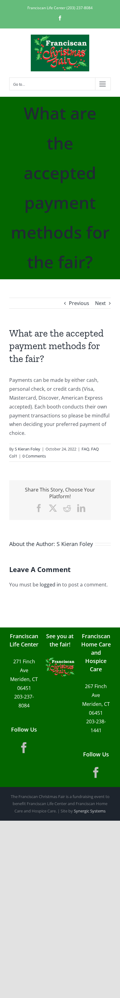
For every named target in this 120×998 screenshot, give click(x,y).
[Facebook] (24, 747)
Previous (79, 303)
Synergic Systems (90, 811)
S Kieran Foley (27, 449)
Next (100, 303)
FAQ (85, 449)
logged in (50, 584)
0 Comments (34, 456)
